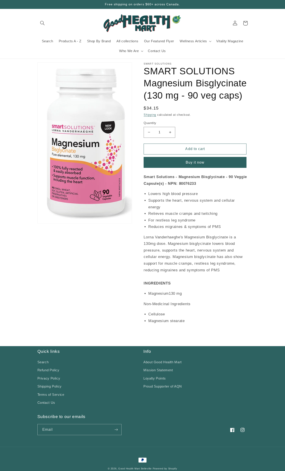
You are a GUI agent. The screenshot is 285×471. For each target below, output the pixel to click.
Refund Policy (48, 370)
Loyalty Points (154, 378)
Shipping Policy (49, 386)
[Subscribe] (116, 429)
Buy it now (195, 162)
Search (43, 362)
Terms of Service (50, 394)
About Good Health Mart (162, 362)
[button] (42, 23)
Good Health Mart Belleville (135, 468)
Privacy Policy (48, 378)
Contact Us (46, 402)
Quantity (150, 123)
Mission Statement (158, 370)
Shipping (150, 114)
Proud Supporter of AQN (162, 386)
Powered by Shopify (165, 468)
